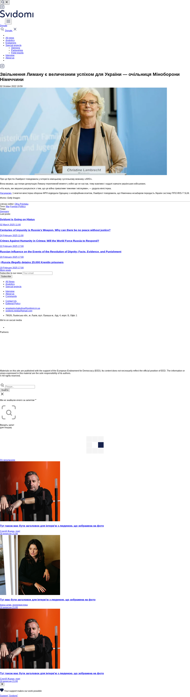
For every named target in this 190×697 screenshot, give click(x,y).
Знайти (4, 390)
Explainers (11, 43)
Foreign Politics (18, 206)
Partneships (17, 50)
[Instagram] (2, 8)
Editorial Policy (13, 303)
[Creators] (5, 381)
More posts (5, 270)
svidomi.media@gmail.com (19, 311)
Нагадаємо (5, 193)
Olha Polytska (21, 204)
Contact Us (11, 301)
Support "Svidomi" (9, 696)
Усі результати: (7, 460)
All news (10, 38)
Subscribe (6, 276)
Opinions (15, 48)
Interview (10, 55)
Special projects (13, 286)
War (8, 206)
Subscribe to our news (11, 273)
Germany (4, 211)
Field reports (17, 53)
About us (10, 58)
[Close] (2, 684)
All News (10, 281)
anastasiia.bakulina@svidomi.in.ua (23, 308)
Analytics (10, 40)
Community (11, 296)
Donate (3, 25)
